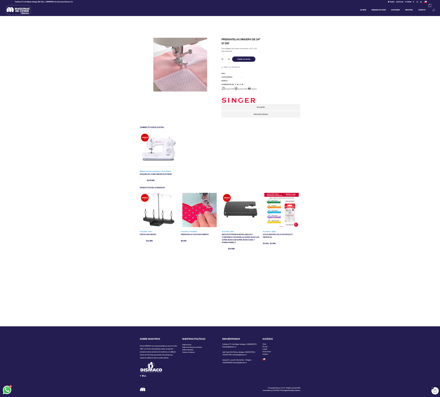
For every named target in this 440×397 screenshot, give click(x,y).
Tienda (264, 344)
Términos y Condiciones (188, 352)
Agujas (273, 231)
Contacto (264, 349)
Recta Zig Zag (166, 171)
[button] (230, 67)
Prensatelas (247, 77)
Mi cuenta (264, 346)
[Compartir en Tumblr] (240, 84)
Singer (231, 81)
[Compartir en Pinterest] (242, 84)
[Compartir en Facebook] (235, 84)
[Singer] (238, 100)
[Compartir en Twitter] (238, 84)
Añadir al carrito (243, 59)
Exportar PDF (229, 89)
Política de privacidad (187, 350)
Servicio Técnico (266, 352)
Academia (265, 354)
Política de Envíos (186, 345)
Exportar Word (242, 89)
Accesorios (237, 77)
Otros (150, 231)
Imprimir (254, 89)
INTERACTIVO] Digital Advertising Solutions (286, 390)
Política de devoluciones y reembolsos (192, 347)
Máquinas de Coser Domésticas (150, 171)
